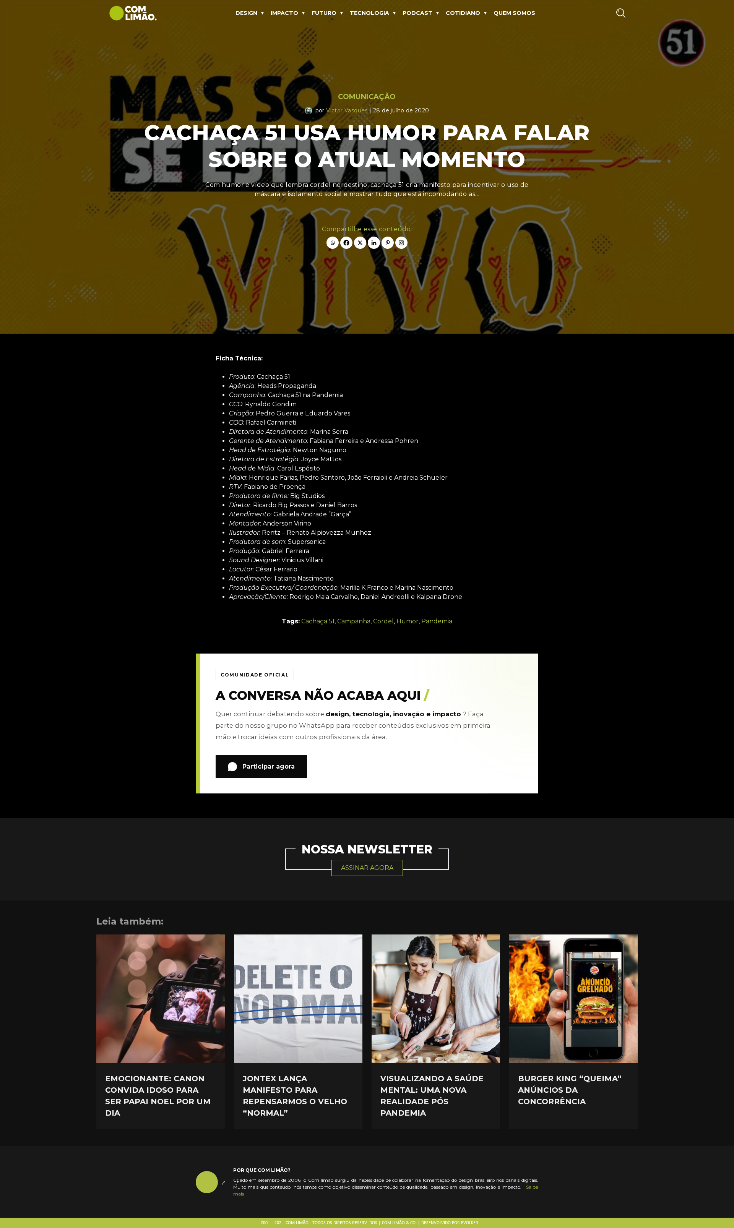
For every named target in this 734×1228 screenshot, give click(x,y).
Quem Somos (514, 13)
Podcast (417, 13)
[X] (360, 243)
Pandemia (436, 621)
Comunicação (367, 96)
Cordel (383, 621)
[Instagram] (401, 243)
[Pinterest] (388, 243)
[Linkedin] (374, 243)
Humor (407, 621)
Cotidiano (463, 13)
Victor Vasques (347, 110)
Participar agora (268, 766)
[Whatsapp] (332, 243)
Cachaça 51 (318, 621)
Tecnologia (369, 13)
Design (246, 13)
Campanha (353, 621)
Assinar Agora (367, 867)
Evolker (469, 1223)
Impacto (284, 13)
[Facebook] (346, 243)
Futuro (324, 13)
